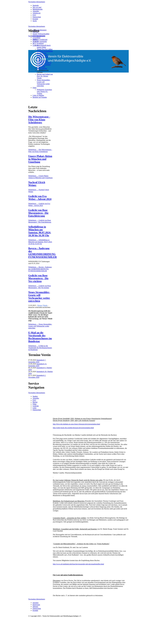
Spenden (35, 603)
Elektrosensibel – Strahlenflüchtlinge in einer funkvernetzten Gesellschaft (44, 63)
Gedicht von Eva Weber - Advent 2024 (39, 197)
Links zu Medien (38, 95)
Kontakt (35, 19)
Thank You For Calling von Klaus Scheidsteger (45, 50)
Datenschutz (37, 17)
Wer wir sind (37, 7)
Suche (35, 21)
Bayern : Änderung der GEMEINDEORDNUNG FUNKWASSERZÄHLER (42, 252)
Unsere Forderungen (39, 30)
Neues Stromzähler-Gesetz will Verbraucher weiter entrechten (43, 83)
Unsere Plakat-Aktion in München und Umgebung (40, 159)
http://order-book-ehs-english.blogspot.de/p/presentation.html (73, 428)
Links (34, 408)
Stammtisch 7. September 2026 (37, 361)
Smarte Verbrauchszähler (41, 34)
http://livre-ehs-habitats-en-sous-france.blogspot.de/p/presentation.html (76, 424)
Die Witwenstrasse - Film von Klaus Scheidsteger (39, 119)
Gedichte (36, 406)
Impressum (36, 605)
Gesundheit (36, 38)
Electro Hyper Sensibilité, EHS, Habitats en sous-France (42, 56)
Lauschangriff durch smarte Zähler (44, 46)
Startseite (36, 5)
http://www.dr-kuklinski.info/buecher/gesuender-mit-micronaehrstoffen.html (78, 564)
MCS (34, 43)
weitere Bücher (42, 68)
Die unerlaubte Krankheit (42, 42)
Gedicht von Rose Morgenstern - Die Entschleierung (38, 213)
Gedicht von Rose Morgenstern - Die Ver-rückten (38, 278)
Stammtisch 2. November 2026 (37, 376)
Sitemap (35, 606)
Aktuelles (36, 11)
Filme (34, 88)
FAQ (34, 15)
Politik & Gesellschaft (40, 39)
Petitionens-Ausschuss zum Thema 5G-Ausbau (44, 91)
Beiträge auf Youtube (40, 97)
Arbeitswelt (36, 13)
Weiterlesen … (40, 150)
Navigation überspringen (36, 2)
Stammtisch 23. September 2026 (37, 365)
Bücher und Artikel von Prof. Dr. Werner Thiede (45, 76)
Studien (35, 396)
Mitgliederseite (38, 9)
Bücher (35, 39)
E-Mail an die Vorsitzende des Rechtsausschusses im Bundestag (40, 337)
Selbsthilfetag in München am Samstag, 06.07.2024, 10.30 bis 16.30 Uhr (39, 231)
